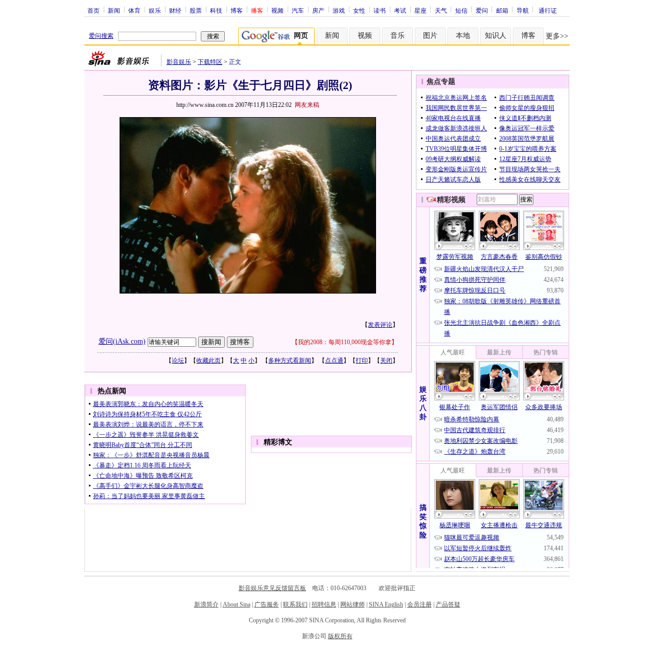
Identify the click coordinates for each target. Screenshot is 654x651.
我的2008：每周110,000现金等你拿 (344, 342)
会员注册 (419, 604)
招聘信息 (324, 604)
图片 (430, 35)
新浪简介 (206, 604)
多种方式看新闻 (289, 360)
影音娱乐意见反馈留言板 (272, 588)
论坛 (178, 360)
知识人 (495, 35)
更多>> (557, 36)
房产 (318, 10)
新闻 (114, 10)
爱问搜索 (101, 35)
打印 (362, 360)
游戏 (339, 10)
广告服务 (266, 604)
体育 (134, 10)
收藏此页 (208, 360)
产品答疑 (448, 604)
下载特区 (210, 61)
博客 (236, 10)
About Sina (236, 604)
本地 (463, 35)
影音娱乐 (179, 61)
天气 (441, 10)
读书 (379, 10)
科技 (216, 10)
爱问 (482, 10)
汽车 (298, 10)
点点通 (334, 360)
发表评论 (380, 324)
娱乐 (155, 10)
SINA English (386, 604)
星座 (420, 10)
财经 (175, 10)
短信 (461, 10)
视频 (277, 10)
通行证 (548, 10)
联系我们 (295, 604)
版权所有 (340, 636)
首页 (93, 10)
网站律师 (352, 604)
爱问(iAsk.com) (122, 341)
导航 (523, 10)
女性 (359, 10)
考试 (400, 10)
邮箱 (502, 10)
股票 (196, 10)
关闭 (386, 360)
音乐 (397, 35)
